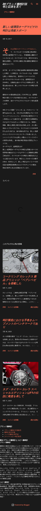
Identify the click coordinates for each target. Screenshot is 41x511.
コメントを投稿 (13, 307)
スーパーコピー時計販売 (12, 436)
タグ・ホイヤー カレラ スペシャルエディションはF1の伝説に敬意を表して (20, 392)
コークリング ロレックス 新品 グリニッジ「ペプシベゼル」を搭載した (20, 280)
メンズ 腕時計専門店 (11, 434)
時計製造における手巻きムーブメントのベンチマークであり (20, 323)
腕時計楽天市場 (9, 432)
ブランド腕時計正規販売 (12, 430)
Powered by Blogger (22, 505)
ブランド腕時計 (9, 12)
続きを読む (34, 307)
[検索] (32, 4)
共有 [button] (34, 174)
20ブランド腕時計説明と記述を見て (15, 5)
